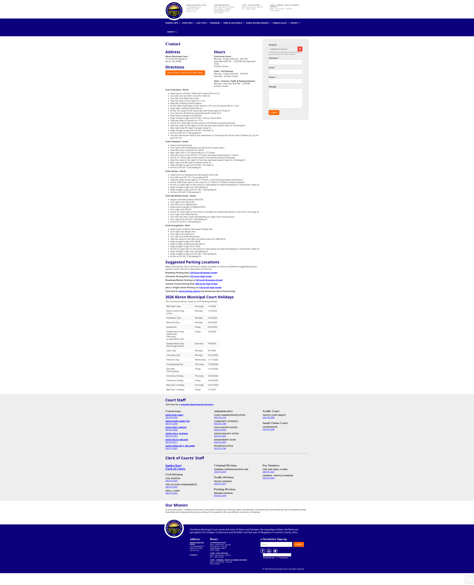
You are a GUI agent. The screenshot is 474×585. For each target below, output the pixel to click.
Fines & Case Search (232, 23)
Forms (193, 555)
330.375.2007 (171, 448)
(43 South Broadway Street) (209, 280)
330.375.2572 (220, 483)
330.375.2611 (171, 442)
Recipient (273, 45)
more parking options (190, 291)
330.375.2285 (269, 429)
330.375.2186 (220, 423)
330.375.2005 (269, 417)
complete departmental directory (197, 404)
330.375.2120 (191, 11)
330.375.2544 (220, 495)
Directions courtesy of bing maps (185, 72)
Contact (294, 23)
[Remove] (299, 49)
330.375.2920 (171, 481)
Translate (283, 557)
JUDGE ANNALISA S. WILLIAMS (180, 446)
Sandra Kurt (173, 465)
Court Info (187, 23)
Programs (215, 23)
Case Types (201, 23)
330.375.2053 (171, 417)
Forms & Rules (279, 23)
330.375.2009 (171, 430)
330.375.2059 (220, 430)
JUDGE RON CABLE (174, 415)
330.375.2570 (220, 471)
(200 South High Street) (206, 283)
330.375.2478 (220, 442)
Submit (298, 544)
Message (272, 87)
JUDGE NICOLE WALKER (176, 439)
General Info (171, 23)
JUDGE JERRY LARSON (175, 427)
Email (271, 68)
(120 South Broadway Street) (203, 272)
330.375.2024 (269, 478)
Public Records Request (257, 23)
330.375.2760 (220, 448)
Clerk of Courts (175, 468)
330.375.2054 (171, 423)
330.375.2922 (171, 493)
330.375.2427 (269, 471)
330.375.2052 (171, 436)
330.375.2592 (220, 436)
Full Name (273, 58)
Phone (271, 77)
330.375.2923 (171, 487)
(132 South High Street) (200, 276)
